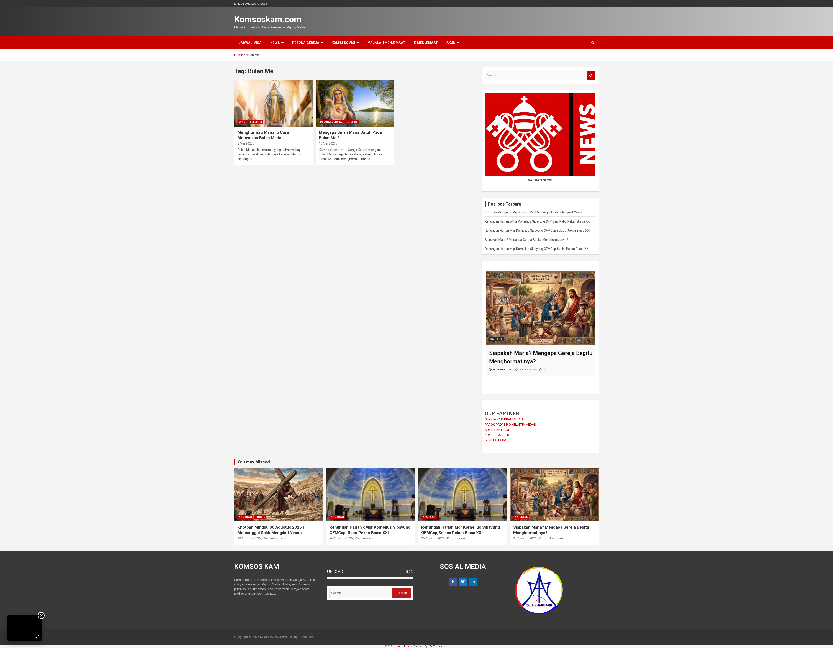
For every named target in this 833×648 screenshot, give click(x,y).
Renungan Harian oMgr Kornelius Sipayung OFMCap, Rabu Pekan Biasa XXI (537, 221)
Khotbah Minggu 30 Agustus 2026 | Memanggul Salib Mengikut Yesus (534, 212)
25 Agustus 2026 (432, 538)
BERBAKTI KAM (495, 440)
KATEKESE (495, 339)
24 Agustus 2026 (524, 538)
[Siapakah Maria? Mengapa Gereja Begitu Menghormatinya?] (540, 273)
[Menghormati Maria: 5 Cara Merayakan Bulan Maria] (273, 103)
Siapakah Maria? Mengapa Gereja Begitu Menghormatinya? (526, 240)
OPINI (242, 122)
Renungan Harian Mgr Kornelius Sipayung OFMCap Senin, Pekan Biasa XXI (537, 249)
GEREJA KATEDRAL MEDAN (504, 419)
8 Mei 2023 (245, 143)
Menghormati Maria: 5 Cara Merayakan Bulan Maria (263, 135)
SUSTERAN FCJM (497, 430)
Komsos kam (364, 538)
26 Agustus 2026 (341, 538)
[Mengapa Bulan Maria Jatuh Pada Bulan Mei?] (354, 103)
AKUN (450, 43)
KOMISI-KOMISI (343, 43)
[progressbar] (370, 578)
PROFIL (260, 516)
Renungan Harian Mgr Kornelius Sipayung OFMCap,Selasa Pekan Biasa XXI (537, 230)
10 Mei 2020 (327, 143)
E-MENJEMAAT (426, 43)
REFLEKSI (256, 122)
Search (591, 75)
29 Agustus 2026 (249, 538)
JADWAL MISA (250, 43)
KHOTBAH (245, 516)
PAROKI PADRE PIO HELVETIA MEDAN (510, 424)
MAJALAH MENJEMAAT (386, 43)
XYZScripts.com (438, 646)
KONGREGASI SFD (497, 435)
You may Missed (253, 462)
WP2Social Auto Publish (399, 646)
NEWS (275, 43)
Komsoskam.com (267, 19)
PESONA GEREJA (305, 43)
